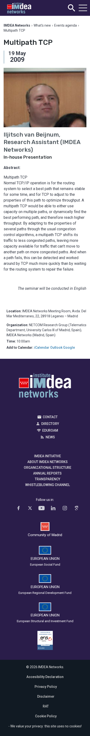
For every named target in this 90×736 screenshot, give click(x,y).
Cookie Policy (46, 716)
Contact (50, 417)
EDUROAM (50, 430)
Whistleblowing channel (47, 485)
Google (69, 347)
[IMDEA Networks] (19, 8)
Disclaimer (45, 696)
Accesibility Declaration (45, 677)
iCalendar (41, 347)
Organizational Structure (47, 467)
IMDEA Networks (45, 386)
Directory (50, 424)
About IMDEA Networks (47, 462)
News (50, 437)
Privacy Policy (46, 687)
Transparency (47, 479)
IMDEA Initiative (47, 456)
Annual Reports (47, 473)
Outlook (56, 347)
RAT (46, 706)
